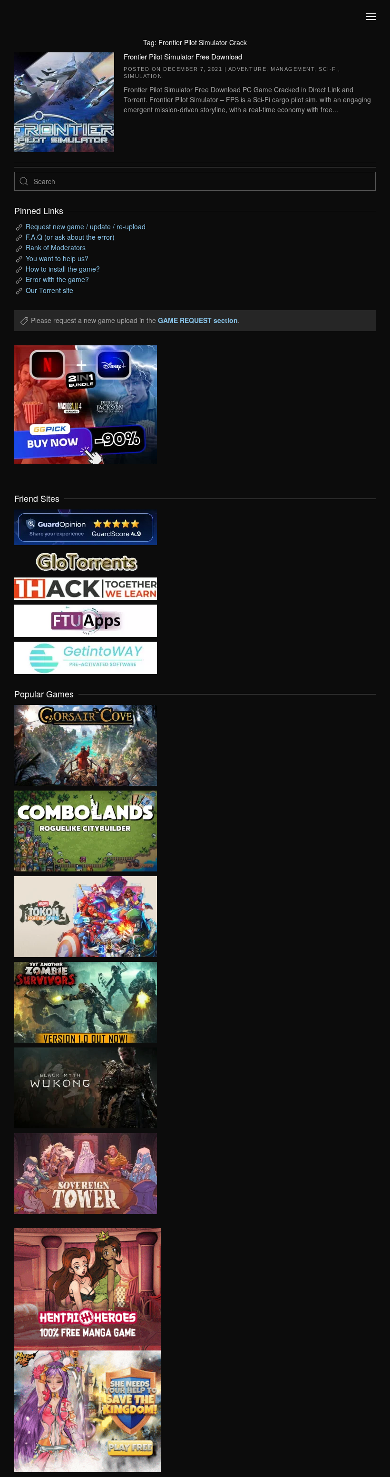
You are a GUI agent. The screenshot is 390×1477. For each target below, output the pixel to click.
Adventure (247, 69)
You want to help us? (57, 258)
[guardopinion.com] (85, 526)
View (85, 743)
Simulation (143, 76)
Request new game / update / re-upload (86, 226)
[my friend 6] (85, 620)
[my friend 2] (85, 560)
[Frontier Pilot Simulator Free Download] (64, 101)
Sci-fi (328, 69)
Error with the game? (57, 279)
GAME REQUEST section (198, 320)
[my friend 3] (85, 587)
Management (292, 69)
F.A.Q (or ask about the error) (70, 237)
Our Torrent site (49, 290)
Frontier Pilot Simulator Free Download (183, 56)
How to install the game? (63, 269)
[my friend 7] (85, 657)
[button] (371, 16)
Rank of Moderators (56, 247)
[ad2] (80, 1289)
